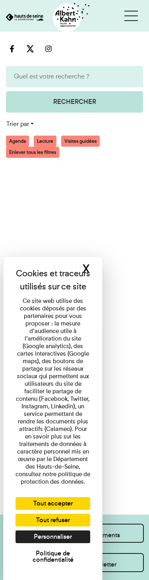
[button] (131, 16)
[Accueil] (47, 18)
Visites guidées (80, 141)
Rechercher (74, 102)
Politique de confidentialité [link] (53, 556)
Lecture (45, 141)
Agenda (17, 141)
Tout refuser (53, 520)
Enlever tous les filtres (32, 152)
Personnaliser (53, 536)
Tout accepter (53, 503)
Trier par (17, 124)
